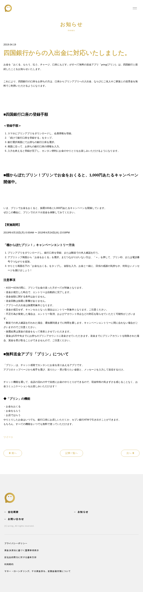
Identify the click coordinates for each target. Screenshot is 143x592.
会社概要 (13, 512)
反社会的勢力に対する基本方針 (20, 557)
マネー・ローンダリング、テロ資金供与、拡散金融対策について (37, 571)
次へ (129, 453)
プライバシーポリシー (15, 543)
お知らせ (83, 512)
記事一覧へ (71, 453)
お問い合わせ (16, 519)
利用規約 (9, 564)
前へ (14, 453)
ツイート (8, 437)
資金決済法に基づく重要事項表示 (21, 550)
